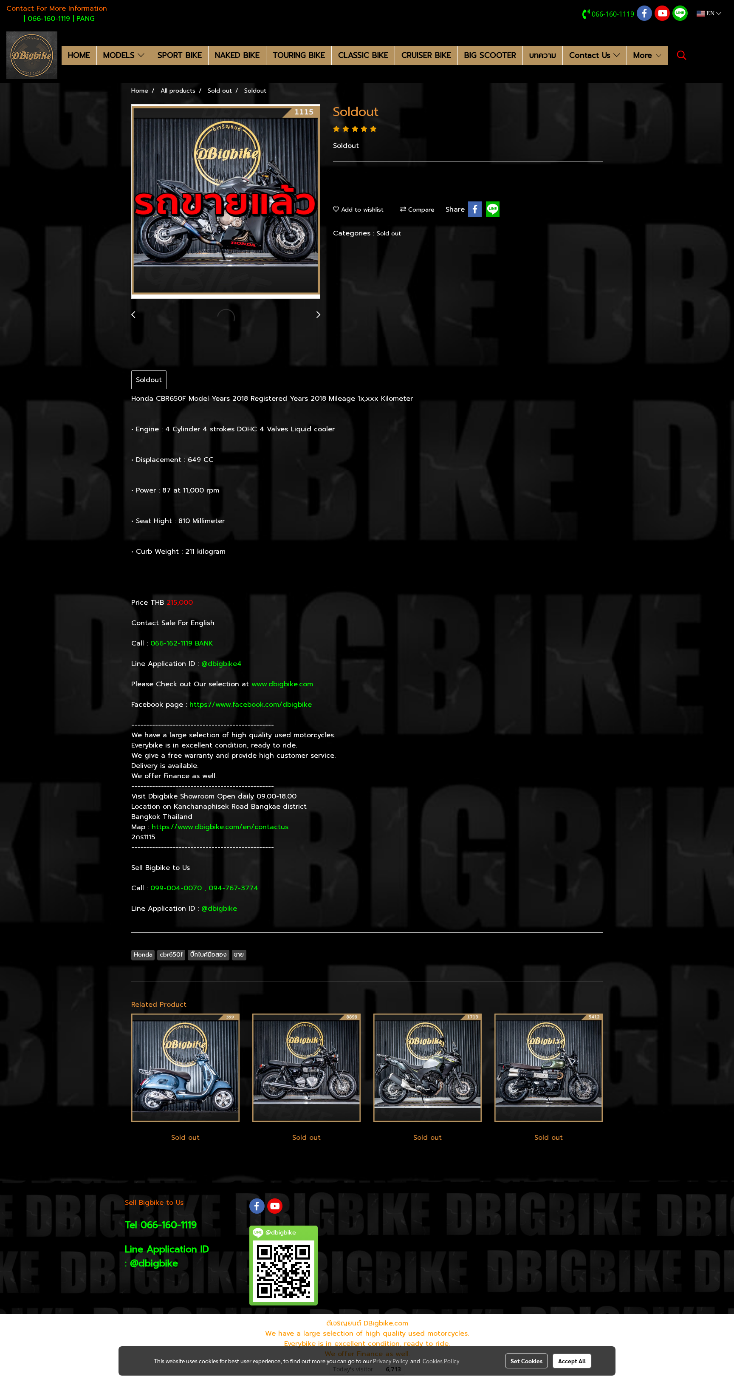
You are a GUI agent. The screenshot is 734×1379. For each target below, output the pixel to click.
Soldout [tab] (149, 380)
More (644, 55)
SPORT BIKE (180, 55)
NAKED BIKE (237, 55)
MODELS (120, 55)
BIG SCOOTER (490, 55)
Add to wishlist (361, 209)
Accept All (572, 1361)
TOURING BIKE (299, 55)
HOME (79, 55)
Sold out (389, 233)
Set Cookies (526, 1361)
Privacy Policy (390, 1361)
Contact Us (591, 55)
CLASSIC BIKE (363, 55)
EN (710, 13)
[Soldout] (226, 202)
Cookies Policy (441, 1361)
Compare (420, 209)
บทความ (542, 55)
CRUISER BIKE (426, 55)
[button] (681, 55)
